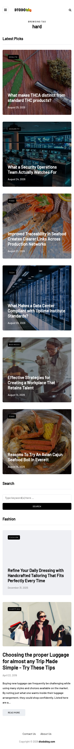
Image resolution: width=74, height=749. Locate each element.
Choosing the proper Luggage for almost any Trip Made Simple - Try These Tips (36, 660)
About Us (45, 733)
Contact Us (29, 733)
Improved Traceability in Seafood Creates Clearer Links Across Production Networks (37, 238)
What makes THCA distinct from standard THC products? (36, 98)
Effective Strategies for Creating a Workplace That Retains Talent (31, 382)
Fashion (14, 537)
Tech (12, 273)
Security (14, 129)
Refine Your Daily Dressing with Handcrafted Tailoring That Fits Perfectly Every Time (36, 575)
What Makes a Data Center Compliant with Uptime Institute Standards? (36, 310)
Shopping (14, 609)
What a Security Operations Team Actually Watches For (32, 169)
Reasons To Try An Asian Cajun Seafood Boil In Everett (35, 457)
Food (12, 201)
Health (13, 57)
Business (14, 344)
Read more (14, 712)
